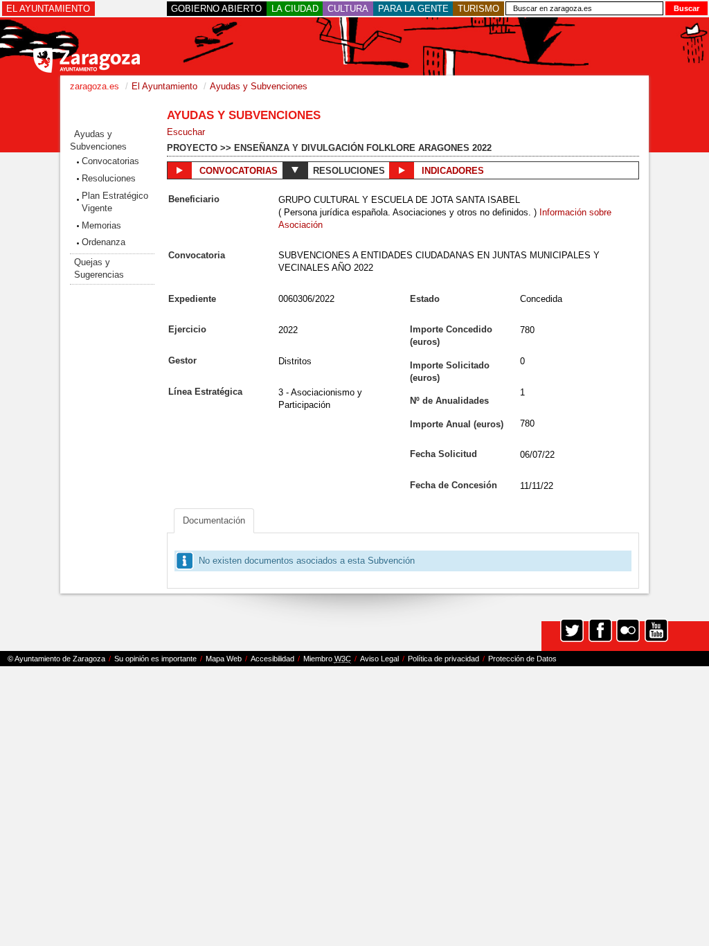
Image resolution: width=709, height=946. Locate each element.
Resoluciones (109, 178)
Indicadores (451, 171)
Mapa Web (224, 658)
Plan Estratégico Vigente (115, 201)
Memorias (101, 225)
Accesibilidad (272, 658)
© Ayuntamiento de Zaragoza (56, 658)
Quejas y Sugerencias (99, 268)
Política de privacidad (443, 658)
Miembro (327, 658)
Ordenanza (103, 242)
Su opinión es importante (155, 658)
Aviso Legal (379, 658)
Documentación (214, 520)
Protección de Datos (522, 658)
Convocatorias (110, 161)
